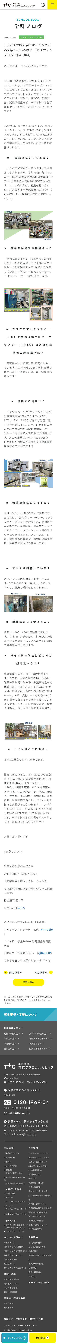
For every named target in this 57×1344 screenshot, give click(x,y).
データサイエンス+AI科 (15, 1201)
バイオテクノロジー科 (15, 1231)
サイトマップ (30, 1325)
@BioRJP (44, 953)
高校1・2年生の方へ (38, 1033)
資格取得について (11, 1283)
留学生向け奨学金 (36, 1220)
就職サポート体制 (11, 1279)
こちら (21, 908)
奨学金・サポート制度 (38, 1191)
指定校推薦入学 (35, 1170)
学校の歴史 (33, 1251)
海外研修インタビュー (13, 1255)
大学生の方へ (10, 1038)
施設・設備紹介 (35, 1272)
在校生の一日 (9, 1263)
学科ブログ (21, 1318)
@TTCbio (47, 929)
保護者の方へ (10, 1043)
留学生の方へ (10, 1048)
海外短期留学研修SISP (13, 1247)
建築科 (8, 1161)
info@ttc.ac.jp (19, 1113)
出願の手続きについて (38, 1161)
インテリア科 (11, 1166)
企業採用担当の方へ (38, 1048)
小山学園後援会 (10, 1288)
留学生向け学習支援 (37, 1216)
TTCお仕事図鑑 (10, 1292)
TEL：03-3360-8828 (14, 1130)
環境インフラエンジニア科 (16, 1226)
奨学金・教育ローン (36, 1203)
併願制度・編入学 (36, 1182)
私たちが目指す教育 (37, 1247)
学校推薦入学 (34, 1174)
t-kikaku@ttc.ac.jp (24, 1134)
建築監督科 (10, 1157)
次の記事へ (41, 972)
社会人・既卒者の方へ (39, 1038)
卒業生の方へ (35, 1043)
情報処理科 (10, 1193)
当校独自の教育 (35, 1242)
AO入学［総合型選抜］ (38, 1166)
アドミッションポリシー (38, 1153)
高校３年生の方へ (12, 1033)
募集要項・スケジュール (38, 1157)
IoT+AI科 (9, 1197)
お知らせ (8, 1318)
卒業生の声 (8, 1303)
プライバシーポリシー (13, 1325)
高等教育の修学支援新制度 (39, 1208)
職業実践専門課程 (36, 1263)
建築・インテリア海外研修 (15, 1251)
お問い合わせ (36, 1318)
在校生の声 (8, 1307)
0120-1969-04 (31, 1102)
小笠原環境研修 (10, 1259)
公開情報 (32, 1268)
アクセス (32, 1276)
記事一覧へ (29, 982)
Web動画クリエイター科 (16, 1214)
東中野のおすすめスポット (15, 1268)
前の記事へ (15, 972)
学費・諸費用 (34, 1187)
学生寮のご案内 (35, 1229)
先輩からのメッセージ (38, 1225)
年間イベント (9, 1242)
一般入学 (32, 1178)
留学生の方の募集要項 (38, 1212)
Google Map (12, 1078)
